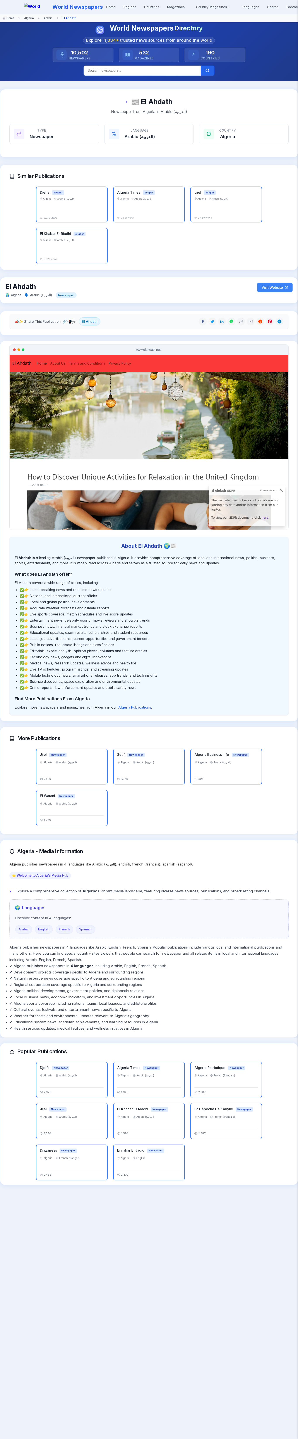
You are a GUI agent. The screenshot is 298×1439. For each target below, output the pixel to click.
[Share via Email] (251, 321)
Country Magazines (212, 7)
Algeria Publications (134, 707)
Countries (151, 7)
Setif (121, 754)
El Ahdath (90, 321)
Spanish (85, 929)
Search (273, 7)
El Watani (48, 796)
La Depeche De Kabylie (214, 1109)
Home (111, 7)
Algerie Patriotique (210, 1067)
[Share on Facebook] (203, 321)
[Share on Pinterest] (270, 321)
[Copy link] (241, 321)
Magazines (176, 7)
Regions (129, 7)
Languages (250, 7)
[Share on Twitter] (212, 321)
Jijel (198, 192)
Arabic (24, 929)
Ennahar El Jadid (131, 1150)
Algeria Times (129, 192)
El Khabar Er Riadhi (56, 233)
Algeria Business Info (212, 754)
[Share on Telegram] (279, 321)
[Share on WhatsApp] (231, 321)
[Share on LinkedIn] (222, 321)
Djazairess (49, 1150)
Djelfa (45, 192)
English (43, 929)
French (64, 929)
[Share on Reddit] (260, 321)
